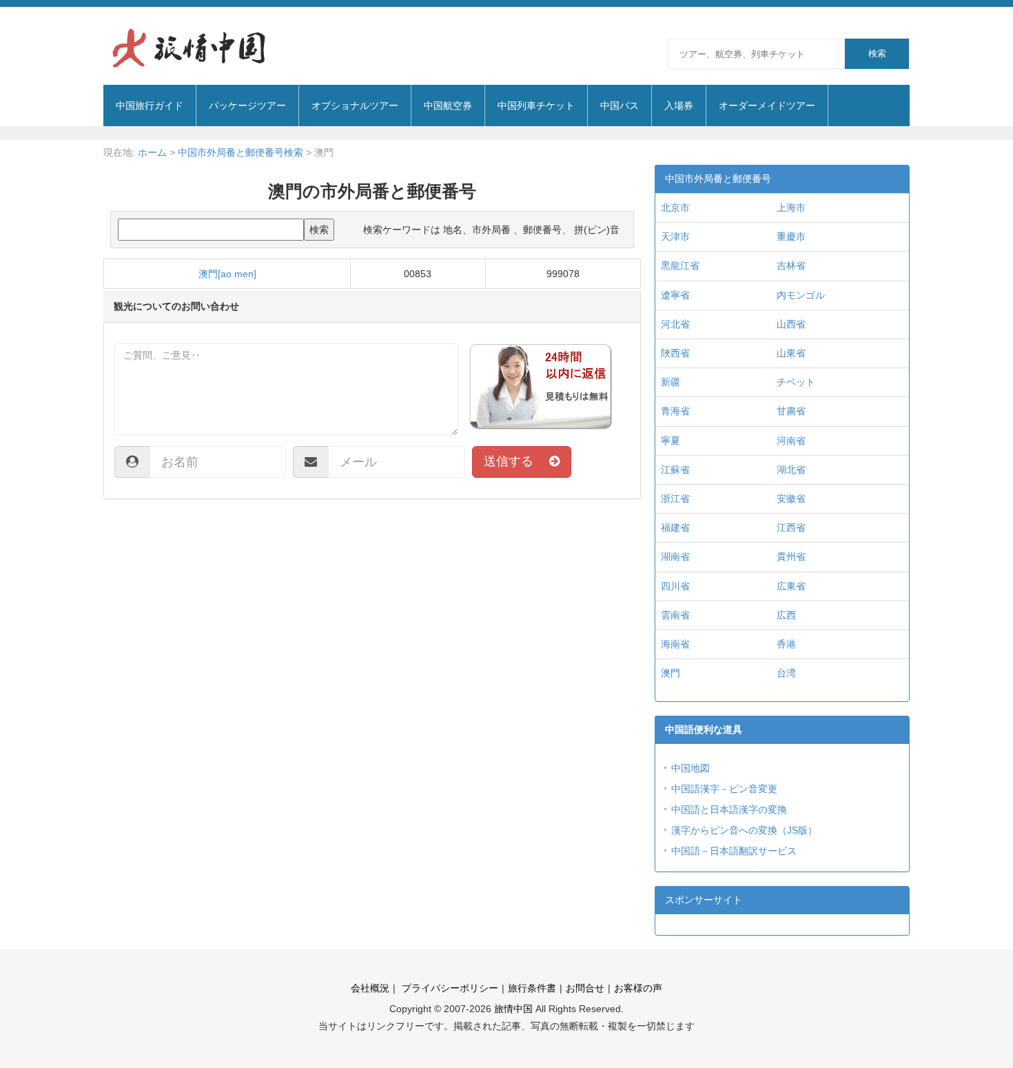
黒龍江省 (680, 265)
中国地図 (690, 768)
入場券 (678, 105)
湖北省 (791, 469)
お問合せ (585, 988)
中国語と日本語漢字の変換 (729, 809)
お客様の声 (638, 988)
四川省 (675, 586)
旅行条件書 (532, 988)
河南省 (791, 440)
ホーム (152, 152)
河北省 (675, 324)
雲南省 (675, 615)
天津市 (675, 236)
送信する (516, 461)
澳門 (670, 672)
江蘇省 (675, 469)
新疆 (670, 381)
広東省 (791, 586)
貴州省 (791, 556)
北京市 (675, 207)
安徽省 (791, 498)
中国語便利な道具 (703, 729)
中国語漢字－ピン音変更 (724, 788)
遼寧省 (675, 295)
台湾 (786, 672)
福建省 (675, 527)
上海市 (791, 207)
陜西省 (675, 353)
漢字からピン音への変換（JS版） (744, 830)
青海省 (675, 410)
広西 (786, 615)
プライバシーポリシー (448, 988)
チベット (796, 381)
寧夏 (670, 440)
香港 (786, 643)
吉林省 (791, 265)
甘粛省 (791, 410)
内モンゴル (801, 295)
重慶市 (791, 236)
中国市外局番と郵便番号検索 (240, 152)
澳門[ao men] (227, 273)
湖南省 (675, 556)
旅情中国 (513, 1008)
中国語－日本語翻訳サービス (734, 850)
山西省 (791, 324)
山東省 (791, 353)
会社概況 (370, 988)
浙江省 (675, 498)
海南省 (675, 643)
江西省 (791, 527)
